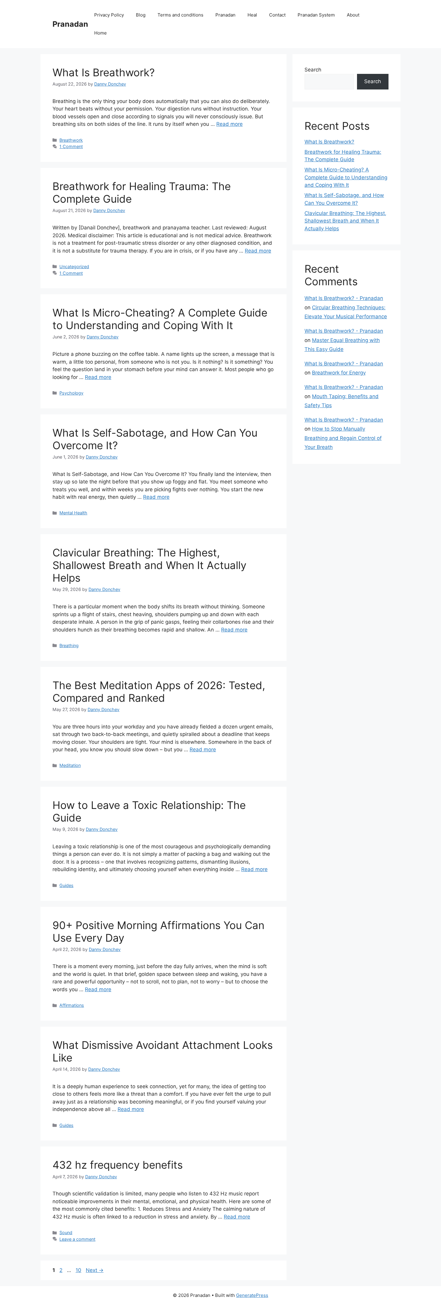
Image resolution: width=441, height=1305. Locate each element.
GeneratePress (252, 1295)
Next (95, 1270)
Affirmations (71, 1005)
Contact (277, 15)
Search (312, 70)
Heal (252, 15)
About (353, 15)
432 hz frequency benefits (117, 1164)
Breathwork (71, 140)
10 (79, 1270)
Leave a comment (77, 1239)
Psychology (71, 392)
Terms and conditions (180, 15)
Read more (229, 124)
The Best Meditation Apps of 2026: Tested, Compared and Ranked (158, 691)
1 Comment (71, 146)
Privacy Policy (109, 15)
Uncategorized (74, 266)
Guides (66, 885)
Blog (141, 15)
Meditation (70, 765)
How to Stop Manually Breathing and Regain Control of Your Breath (343, 438)
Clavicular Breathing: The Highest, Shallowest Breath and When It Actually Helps (149, 565)
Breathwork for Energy (339, 373)
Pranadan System (316, 15)
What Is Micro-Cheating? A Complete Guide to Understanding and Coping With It (159, 319)
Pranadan (70, 24)
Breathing (69, 645)
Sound (65, 1232)
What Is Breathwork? (103, 72)
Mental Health (73, 512)
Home (100, 33)
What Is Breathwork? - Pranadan (343, 298)
